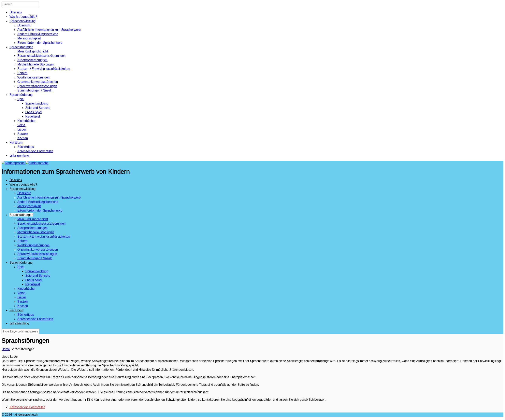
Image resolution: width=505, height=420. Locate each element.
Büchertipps (25, 146)
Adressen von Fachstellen (35, 151)
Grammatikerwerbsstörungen (37, 81)
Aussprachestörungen (32, 60)
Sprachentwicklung (22, 21)
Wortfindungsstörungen (33, 77)
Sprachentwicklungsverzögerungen (41, 55)
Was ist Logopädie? (23, 16)
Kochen (22, 138)
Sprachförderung (21, 94)
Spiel (20, 99)
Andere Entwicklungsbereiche (37, 34)
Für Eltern (16, 142)
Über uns (15, 12)
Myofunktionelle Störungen (35, 64)
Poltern (22, 73)
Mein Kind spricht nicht (32, 51)
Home (6, 349)
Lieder (21, 129)
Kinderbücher (26, 120)
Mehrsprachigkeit (29, 38)
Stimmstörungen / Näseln (34, 90)
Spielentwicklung (36, 103)
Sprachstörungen (21, 47)
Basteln (22, 133)
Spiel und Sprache (37, 107)
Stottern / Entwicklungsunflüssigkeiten (43, 68)
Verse (21, 125)
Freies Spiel (33, 112)
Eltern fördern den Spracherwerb (40, 42)
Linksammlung (19, 155)
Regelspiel (32, 116)
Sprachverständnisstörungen (37, 86)
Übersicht (24, 25)
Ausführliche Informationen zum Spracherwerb (49, 29)
